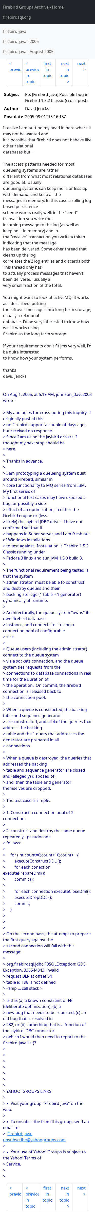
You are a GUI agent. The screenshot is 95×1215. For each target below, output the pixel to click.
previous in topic (32, 75)
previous (16, 69)
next (81, 63)
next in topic (64, 69)
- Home (33, 7)
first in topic (47, 69)
